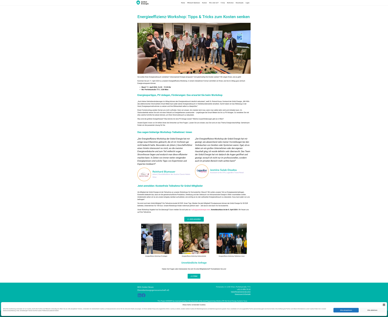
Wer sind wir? (214, 3)
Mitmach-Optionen (193, 3)
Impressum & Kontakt (243, 294)
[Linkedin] (139, 295)
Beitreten (230, 3)
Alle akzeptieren (346, 310)
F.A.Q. (223, 3)
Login (247, 3)
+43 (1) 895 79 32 (244, 289)
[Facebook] (143, 295)
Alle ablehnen (372, 310)
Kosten (204, 3)
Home (183, 3)
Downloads (239, 3)
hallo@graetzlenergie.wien (200, 210)
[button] (384, 305)
